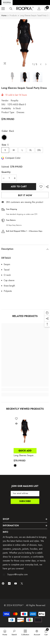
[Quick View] (16, 423)
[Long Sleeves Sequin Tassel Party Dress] (25, 431)
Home (3, 15)
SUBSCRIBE (25, 501)
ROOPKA (7, 2)
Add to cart (19, 186)
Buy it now (25, 195)
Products (13, 15)
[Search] (11, 8)
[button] (40, 64)
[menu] (3, 8)
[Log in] (39, 8)
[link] (25, 389)
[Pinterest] (3, 583)
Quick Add (25, 450)
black (15, 465)
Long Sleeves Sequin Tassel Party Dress (23, 455)
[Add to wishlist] (41, 186)
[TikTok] (9, 583)
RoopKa (14, 100)
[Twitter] (22, 583)
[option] (25, 43)
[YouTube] (15, 583)
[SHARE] (46, 186)
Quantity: (6, 172)
